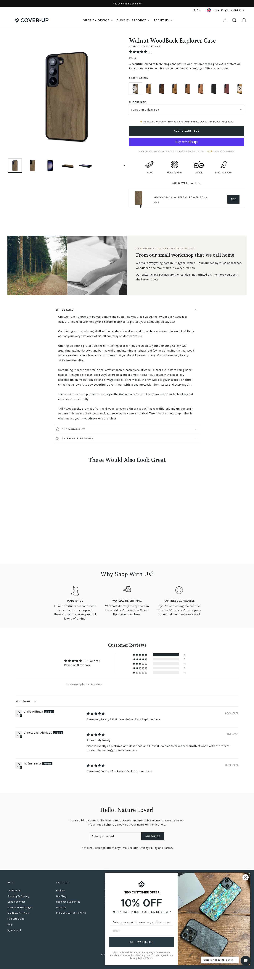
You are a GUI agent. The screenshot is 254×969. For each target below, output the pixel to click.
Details (68, 309)
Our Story (61, 896)
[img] (96, 713)
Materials (61, 907)
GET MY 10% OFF (141, 942)
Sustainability (73, 429)
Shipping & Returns (77, 438)
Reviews (60, 890)
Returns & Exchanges (19, 907)
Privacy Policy (148, 848)
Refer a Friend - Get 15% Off (71, 913)
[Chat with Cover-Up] (246, 961)
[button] (138, 52)
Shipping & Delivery (18, 896)
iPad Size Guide (15, 918)
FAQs (10, 924)
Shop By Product (131, 20)
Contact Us (13, 890)
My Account (14, 930)
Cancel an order (16, 901)
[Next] (239, 89)
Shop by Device (96, 20)
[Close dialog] (245, 877)
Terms (168, 848)
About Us (161, 20)
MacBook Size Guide (18, 913)
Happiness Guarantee (68, 901)
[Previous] (134, 89)
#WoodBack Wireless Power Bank (181, 197)
